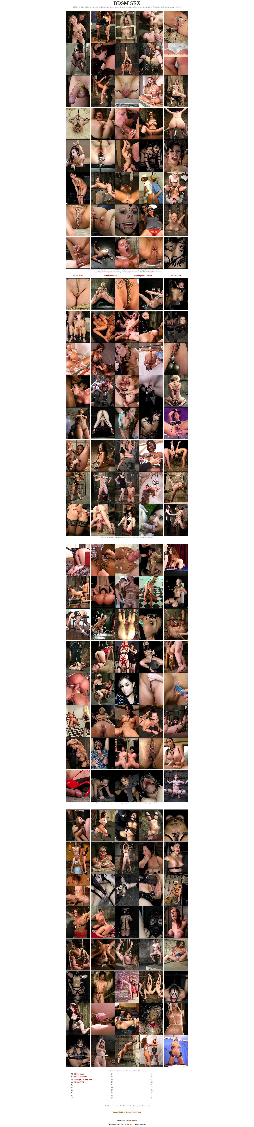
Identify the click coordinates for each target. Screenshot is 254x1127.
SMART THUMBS (131, 1126)
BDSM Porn (78, 275)
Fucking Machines (118, 1112)
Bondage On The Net (143, 275)
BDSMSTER (176, 275)
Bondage (129, 1112)
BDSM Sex (128, 1124)
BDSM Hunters (110, 275)
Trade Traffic (131, 1120)
